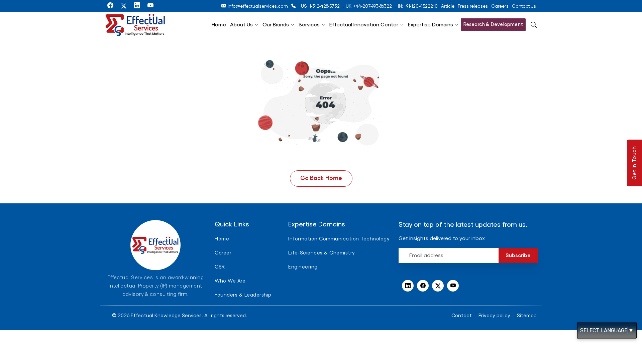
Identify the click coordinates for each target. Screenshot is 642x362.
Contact (461, 315)
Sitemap (527, 315)
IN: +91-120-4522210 (418, 6)
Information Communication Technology (339, 238)
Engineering (303, 266)
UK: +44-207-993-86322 (369, 6)
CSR (220, 266)
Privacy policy (494, 315)
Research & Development (493, 24)
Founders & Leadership (243, 295)
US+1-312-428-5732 (320, 6)
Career (223, 252)
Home (219, 24)
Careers (500, 6)
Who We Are (230, 281)
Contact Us (524, 6)
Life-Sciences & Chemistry (321, 252)
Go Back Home (321, 178)
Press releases (473, 6)
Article (447, 6)
